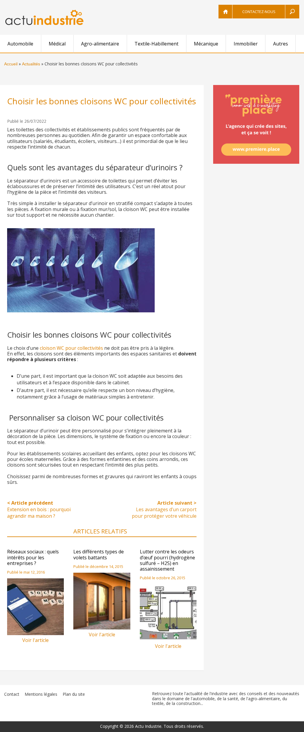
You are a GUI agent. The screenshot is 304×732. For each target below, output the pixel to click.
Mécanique (206, 43)
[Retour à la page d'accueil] (44, 17)
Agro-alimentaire (100, 43)
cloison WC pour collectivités (71, 348)
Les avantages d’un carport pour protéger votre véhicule (164, 509)
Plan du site (74, 694)
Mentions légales (41, 694)
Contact (11, 694)
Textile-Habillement (156, 43)
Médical (57, 43)
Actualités (31, 64)
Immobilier (246, 43)
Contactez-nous (259, 11)
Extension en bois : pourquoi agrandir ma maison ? (39, 509)
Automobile (20, 43)
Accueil (11, 64)
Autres (280, 43)
